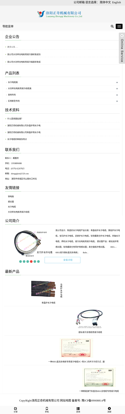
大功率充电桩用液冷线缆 (18, 212)
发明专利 (12, 95)
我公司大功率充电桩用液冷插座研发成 (24, 61)
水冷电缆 (12, 207)
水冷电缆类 (13, 82)
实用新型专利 (14, 101)
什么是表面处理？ (15, 119)
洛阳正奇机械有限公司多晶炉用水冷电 (24, 125)
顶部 (109, 412)
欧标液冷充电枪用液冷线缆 (96, 332)
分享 (16, 412)
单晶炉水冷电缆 (42, 303)
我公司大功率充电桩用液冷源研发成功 (24, 53)
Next (42, 261)
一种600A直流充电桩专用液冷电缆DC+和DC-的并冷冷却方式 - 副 (70, 362)
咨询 (78, 412)
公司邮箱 (79, 2)
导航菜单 (8, 26)
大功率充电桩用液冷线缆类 (19, 88)
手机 (47, 412)
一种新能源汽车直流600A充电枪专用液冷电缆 (105, 391)
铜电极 (11, 196)
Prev (17, 261)
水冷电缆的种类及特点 (17, 139)
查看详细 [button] (67, 260)
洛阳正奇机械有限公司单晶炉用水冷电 (24, 132)
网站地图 (65, 400)
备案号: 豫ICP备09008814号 (89, 400)
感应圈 (11, 202)
